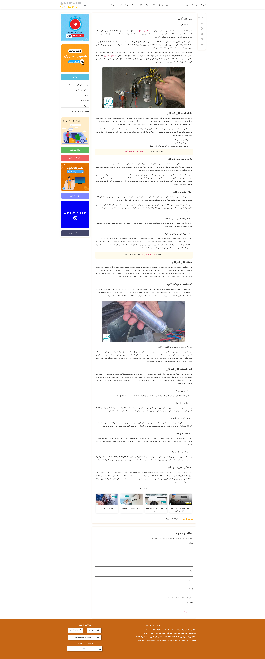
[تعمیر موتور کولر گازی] (107, 499)
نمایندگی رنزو (85, 95)
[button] (84, 5)
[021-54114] (98, 630)
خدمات (181, 5)
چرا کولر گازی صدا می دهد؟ (131, 508)
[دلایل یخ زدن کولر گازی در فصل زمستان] (156, 499)
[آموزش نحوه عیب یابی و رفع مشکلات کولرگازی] (180, 499)
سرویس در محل (164, 5)
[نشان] (100, 648)
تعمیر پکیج (86, 106)
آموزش (174, 5)
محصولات (134, 5)
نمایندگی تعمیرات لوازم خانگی (196, 5)
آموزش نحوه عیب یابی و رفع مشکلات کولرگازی (180, 509)
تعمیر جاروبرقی (84, 100)
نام (191, 570)
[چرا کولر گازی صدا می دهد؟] (131, 499)
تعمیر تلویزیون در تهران (82, 90)
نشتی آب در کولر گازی (148, 254)
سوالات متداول (144, 5)
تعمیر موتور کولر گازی (107, 508)
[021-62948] (79, 630)
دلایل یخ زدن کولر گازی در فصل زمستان (156, 509)
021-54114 (92, 630)
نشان (83, 648)
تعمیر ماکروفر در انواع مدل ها (80, 111)
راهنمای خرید (123, 5)
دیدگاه (190, 543)
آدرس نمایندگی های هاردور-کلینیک (79, 85)
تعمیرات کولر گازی (186, 25)
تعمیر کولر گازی (143, 31)
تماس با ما (112, 5)
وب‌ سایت (190, 588)
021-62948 (74, 630)
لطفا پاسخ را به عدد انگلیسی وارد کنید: (180, 597)
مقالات (154, 5)
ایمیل (190, 580)
